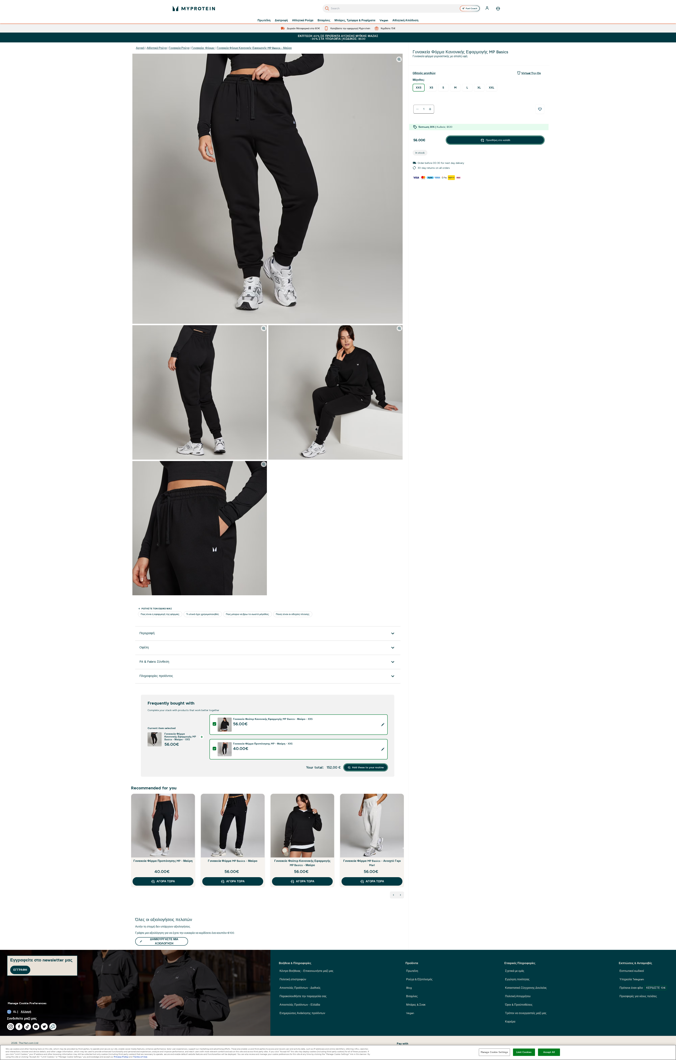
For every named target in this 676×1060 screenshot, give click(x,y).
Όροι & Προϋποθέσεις (519, 1004)
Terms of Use (140, 1057)
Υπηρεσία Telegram (631, 979)
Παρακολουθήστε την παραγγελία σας (303, 996)
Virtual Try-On (531, 73)
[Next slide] (403, 848)
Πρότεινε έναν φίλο (642, 987)
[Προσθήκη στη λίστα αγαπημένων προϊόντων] (540, 109)
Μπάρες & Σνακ (415, 1004)
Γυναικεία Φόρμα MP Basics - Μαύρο (232, 860)
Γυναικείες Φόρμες (203, 47)
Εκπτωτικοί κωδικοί (631, 970)
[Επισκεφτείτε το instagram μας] (10, 1026)
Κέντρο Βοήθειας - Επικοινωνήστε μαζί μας (306, 970)
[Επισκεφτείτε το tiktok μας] (27, 1026)
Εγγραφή (20, 969)
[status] (423, 109)
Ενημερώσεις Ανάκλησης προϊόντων (302, 1013)
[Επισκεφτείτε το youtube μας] (35, 1026)
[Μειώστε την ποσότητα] (417, 109)
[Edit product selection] (382, 724)
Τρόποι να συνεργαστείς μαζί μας (525, 1013)
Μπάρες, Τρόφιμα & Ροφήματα (354, 20)
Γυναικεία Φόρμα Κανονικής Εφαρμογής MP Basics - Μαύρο (254, 47)
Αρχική (140, 47)
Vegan (384, 20)
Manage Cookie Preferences (27, 1003)
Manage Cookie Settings (494, 1052)
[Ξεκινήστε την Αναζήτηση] (327, 8)
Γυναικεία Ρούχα (179, 47)
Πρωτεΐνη (264, 20)
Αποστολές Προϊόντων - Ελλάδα (300, 1004)
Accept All (549, 1052)
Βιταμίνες (324, 20)
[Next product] (400, 894)
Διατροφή (281, 20)
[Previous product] (393, 894)
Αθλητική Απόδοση (405, 20)
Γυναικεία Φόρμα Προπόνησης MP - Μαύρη (163, 860)
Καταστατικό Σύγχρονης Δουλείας (526, 987)
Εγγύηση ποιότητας (517, 979)
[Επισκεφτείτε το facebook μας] (19, 1026)
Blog (409, 987)
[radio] (419, 88)
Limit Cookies (523, 1052)
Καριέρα (510, 1021)
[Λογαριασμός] (487, 8)
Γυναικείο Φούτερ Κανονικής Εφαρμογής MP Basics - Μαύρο (302, 863)
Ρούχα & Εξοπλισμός (419, 979)
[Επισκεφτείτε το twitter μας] (44, 1026)
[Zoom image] (399, 59)
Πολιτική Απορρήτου (518, 996)
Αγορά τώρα (166, 881)
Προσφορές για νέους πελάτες (638, 996)
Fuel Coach (471, 8)
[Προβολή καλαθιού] (498, 8)
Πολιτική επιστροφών (293, 979)
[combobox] (402, 8)
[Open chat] (52, 1026)
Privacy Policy (121, 1057)
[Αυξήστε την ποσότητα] (430, 109)
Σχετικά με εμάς (514, 970)
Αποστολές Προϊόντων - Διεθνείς (300, 987)
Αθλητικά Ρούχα (302, 20)
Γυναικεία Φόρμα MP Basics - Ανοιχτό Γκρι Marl (372, 863)
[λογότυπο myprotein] (194, 8)
